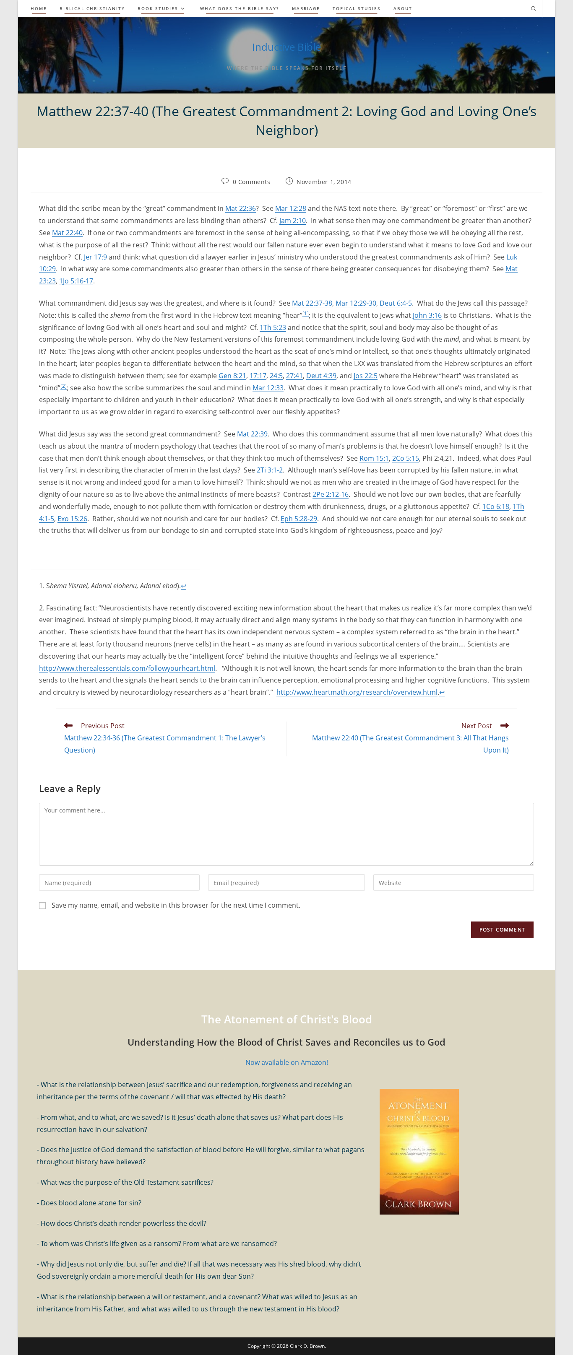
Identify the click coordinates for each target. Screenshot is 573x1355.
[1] (305, 313)
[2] (63, 385)
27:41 (294, 375)
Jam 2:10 (292, 220)
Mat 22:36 (240, 208)
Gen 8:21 (232, 375)
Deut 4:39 (321, 375)
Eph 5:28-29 (299, 518)
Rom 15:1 (374, 458)
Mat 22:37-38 (312, 303)
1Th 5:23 (273, 327)
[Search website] (533, 9)
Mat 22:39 (252, 434)
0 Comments (252, 182)
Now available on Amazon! (286, 1062)
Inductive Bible (286, 47)
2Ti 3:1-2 (270, 470)
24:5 (276, 375)
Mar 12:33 (268, 387)
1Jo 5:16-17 (76, 281)
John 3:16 (427, 315)
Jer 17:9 (95, 257)
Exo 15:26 (72, 518)
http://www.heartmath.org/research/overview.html (357, 692)
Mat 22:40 (67, 232)
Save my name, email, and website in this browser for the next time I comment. (176, 905)
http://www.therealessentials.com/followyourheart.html (127, 668)
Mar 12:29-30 (356, 303)
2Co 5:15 (405, 458)
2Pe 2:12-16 (331, 494)
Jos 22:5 (366, 375)
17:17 (258, 375)
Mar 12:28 (290, 208)
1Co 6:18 (495, 506)
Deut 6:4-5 (396, 303)
